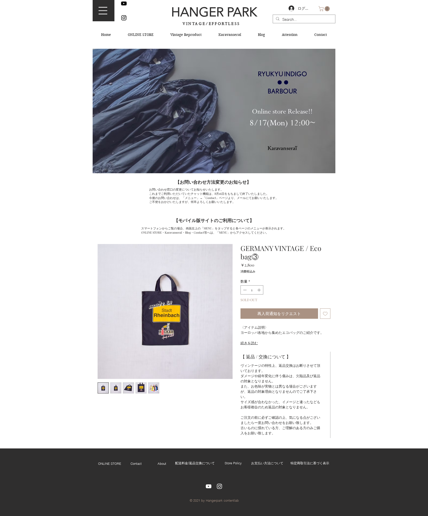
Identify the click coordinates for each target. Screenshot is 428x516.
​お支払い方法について (267, 463)
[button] (103, 10)
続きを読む (249, 343)
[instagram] (123, 17)
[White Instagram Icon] (219, 486)
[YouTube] (123, 3)
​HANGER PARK (214, 12)
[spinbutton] (251, 290)
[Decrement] (244, 290)
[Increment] (259, 290)
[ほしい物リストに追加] (325, 313)
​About (162, 464)
